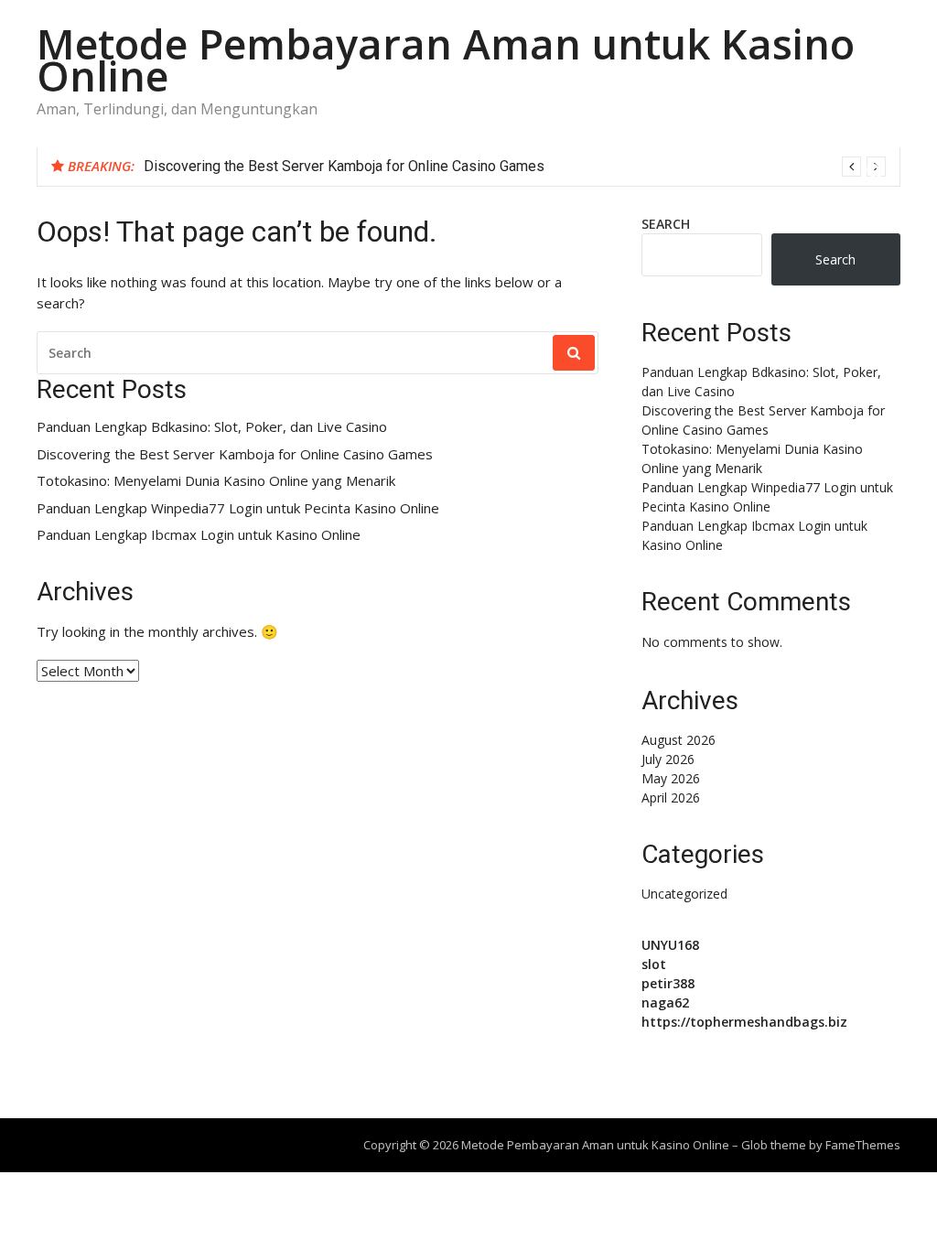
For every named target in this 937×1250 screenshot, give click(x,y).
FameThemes (862, 1145)
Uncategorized (684, 893)
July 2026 (668, 759)
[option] (515, 166)
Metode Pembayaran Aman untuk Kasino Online (446, 59)
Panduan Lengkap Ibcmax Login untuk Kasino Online (199, 535)
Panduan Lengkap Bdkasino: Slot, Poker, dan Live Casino (212, 427)
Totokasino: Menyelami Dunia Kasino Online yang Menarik (216, 481)
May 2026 (670, 778)
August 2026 (678, 740)
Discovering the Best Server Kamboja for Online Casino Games (344, 166)
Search (665, 223)
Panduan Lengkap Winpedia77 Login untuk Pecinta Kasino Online (238, 508)
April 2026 (670, 797)
